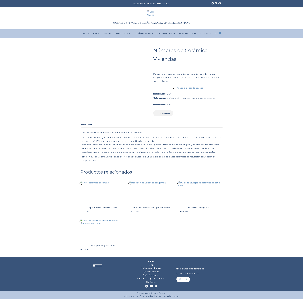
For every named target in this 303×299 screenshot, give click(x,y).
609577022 (195, 273)
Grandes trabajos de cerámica (151, 278)
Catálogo (171, 98)
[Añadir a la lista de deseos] (81, 184)
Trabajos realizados (117, 33)
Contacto (209, 33)
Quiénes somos (144, 33)
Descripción (86, 124)
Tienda (95, 33)
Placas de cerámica (206, 98)
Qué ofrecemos (165, 33)
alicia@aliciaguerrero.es (192, 269)
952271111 (184, 273)
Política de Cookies (170, 296)
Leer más (86, 212)
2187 (169, 104)
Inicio (85, 33)
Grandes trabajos (189, 33)
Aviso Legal (129, 296)
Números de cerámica (186, 98)
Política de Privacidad (148, 296)
